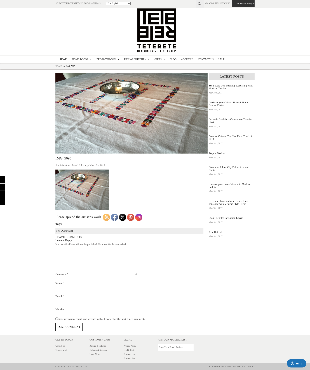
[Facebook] (2, 179)
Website (59, 309)
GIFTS (158, 59)
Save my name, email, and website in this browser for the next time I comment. (101, 319)
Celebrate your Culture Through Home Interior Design (228, 104)
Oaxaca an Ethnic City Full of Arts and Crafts (228, 168)
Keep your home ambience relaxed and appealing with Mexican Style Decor (228, 202)
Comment (61, 274)
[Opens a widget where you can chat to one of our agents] (296, 363)
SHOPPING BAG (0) (244, 3)
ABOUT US (187, 59)
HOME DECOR (80, 59)
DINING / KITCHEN (135, 59)
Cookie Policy (130, 350)
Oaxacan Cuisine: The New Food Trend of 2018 (230, 137)
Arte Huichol (215, 232)
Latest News (95, 354)
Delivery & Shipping (98, 350)
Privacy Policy (130, 346)
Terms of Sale (129, 358)
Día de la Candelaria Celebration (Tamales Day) (230, 121)
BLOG (173, 59)
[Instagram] (2, 187)
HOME (63, 59)
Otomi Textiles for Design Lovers (226, 218)
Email (59, 296)
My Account (211, 3)
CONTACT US (206, 59)
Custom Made (61, 350)
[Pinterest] (2, 194)
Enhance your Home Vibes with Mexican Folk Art (229, 185)
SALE (221, 59)
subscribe (224, 3)
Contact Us (60, 346)
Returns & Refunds (98, 346)
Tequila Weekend (217, 153)
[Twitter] (2, 201)
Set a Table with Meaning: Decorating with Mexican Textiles (231, 87)
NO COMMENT (64, 230)
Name (59, 283)
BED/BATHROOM (106, 59)
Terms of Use (129, 354)
